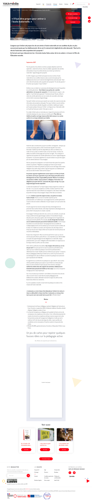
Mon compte (47, 480)
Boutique (66, 4)
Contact (36, 476)
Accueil (14, 10)
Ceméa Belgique (16, 25)
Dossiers (61, 4)
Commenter (73, 22)
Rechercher (88, 4)
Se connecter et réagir (72, 17)
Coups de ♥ (38, 4)
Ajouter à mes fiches (74, 14)
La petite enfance (25, 10)
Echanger (55, 4)
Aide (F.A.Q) (56, 480)
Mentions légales (38, 480)
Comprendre (48, 4)
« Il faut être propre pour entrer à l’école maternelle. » (39, 10)
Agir (43, 4)
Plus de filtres (85, 6)
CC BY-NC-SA (28, 488)
